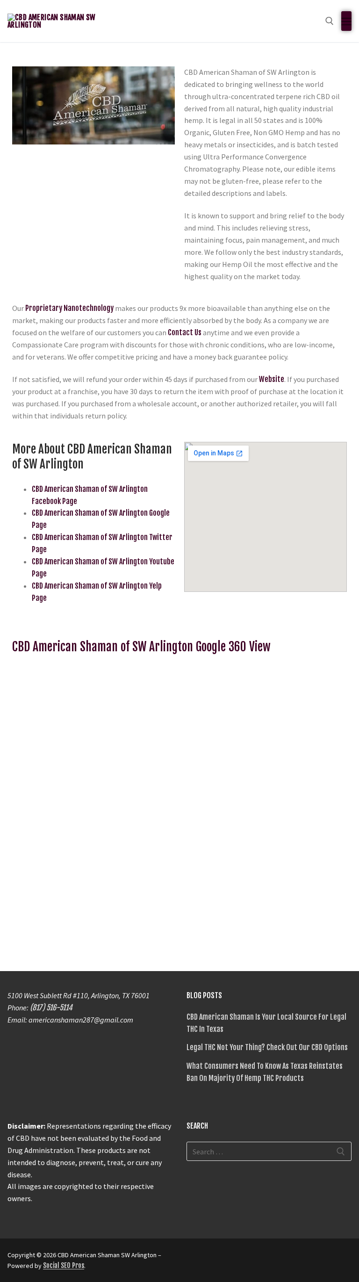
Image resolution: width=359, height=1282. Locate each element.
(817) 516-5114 (51, 1007)
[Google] (245, 1258)
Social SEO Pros (63, 1265)
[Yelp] (262, 1258)
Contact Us (184, 332)
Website (271, 379)
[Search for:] (269, 1151)
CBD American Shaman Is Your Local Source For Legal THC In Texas (266, 1023)
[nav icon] (346, 21)
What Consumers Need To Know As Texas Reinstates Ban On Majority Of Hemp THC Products (265, 1072)
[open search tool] (329, 21)
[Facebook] (195, 1258)
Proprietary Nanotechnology (69, 308)
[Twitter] (211, 1258)
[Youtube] (228, 1258)
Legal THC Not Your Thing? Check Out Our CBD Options (267, 1047)
